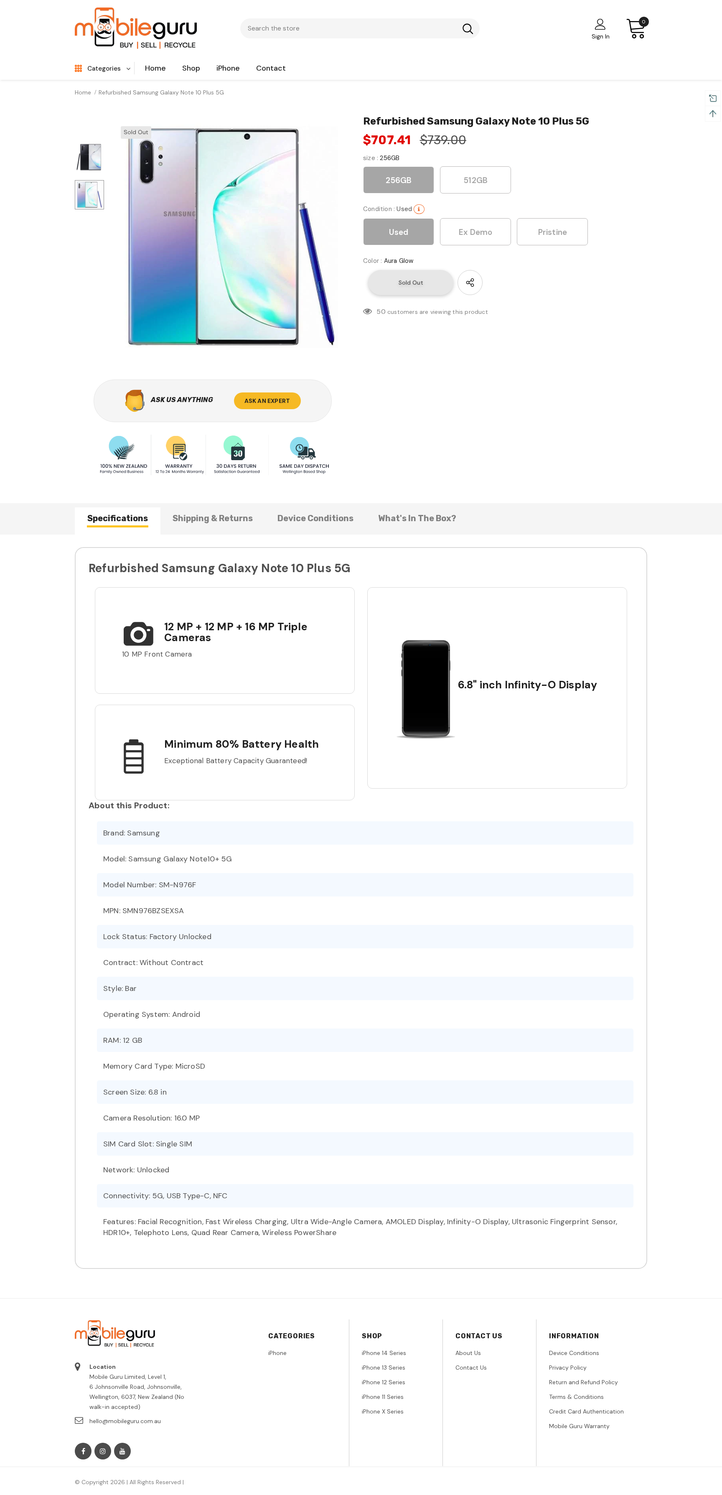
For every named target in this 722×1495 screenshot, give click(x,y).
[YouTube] (122, 1451)
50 (380, 311)
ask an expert (267, 401)
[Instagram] (102, 1451)
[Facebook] (83, 1451)
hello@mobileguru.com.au (125, 1421)
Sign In (601, 36)
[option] (231, 237)
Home (83, 92)
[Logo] (136, 28)
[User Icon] (600, 24)
